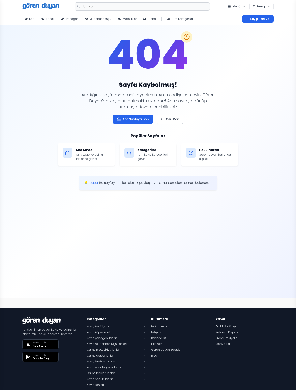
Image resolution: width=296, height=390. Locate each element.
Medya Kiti (223, 344)
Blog (154, 356)
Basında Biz (158, 338)
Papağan (72, 19)
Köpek (50, 19)
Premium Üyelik (226, 338)
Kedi (32, 19)
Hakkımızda (159, 326)
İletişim (156, 332)
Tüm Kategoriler (182, 19)
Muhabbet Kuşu (100, 19)
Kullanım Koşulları (227, 332)
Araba (152, 19)
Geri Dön (172, 119)
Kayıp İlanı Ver (260, 19)
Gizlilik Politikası (226, 326)
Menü (236, 6)
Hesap (261, 6)
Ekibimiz (156, 344)
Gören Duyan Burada (165, 350)
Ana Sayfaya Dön (135, 119)
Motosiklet (130, 19)
